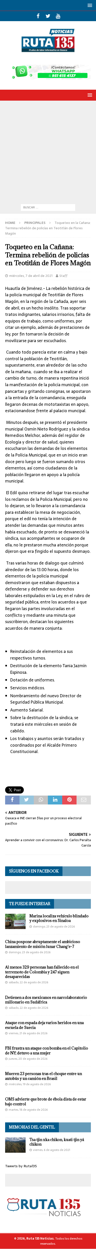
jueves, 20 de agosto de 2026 (28, 1058)
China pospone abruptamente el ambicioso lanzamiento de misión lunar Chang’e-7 (42, 944)
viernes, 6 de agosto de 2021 (51, 1150)
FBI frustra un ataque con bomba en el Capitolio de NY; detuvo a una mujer (46, 1050)
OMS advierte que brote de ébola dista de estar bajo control (45, 1101)
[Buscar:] (48, 207)
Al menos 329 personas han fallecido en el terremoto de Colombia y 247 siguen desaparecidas (42, 972)
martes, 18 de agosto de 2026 (28, 1109)
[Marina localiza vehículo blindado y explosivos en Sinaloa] (15, 921)
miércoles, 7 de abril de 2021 (30, 275)
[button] (89, 5)
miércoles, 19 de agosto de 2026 (30, 1084)
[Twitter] (48, 16)
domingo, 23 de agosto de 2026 (54, 926)
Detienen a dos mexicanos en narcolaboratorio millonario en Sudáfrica (46, 999)
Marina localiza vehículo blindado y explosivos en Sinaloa (59, 918)
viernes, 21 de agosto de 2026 (28, 1033)
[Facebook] (38, 16)
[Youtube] (58, 16)
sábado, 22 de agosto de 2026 (28, 982)
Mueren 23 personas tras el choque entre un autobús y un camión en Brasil (43, 1076)
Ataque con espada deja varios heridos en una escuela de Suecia (44, 1025)
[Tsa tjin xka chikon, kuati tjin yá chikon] (15, 1145)
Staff (63, 275)
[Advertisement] (48, 151)
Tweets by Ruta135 (21, 1166)
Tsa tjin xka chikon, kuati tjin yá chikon (56, 1142)
